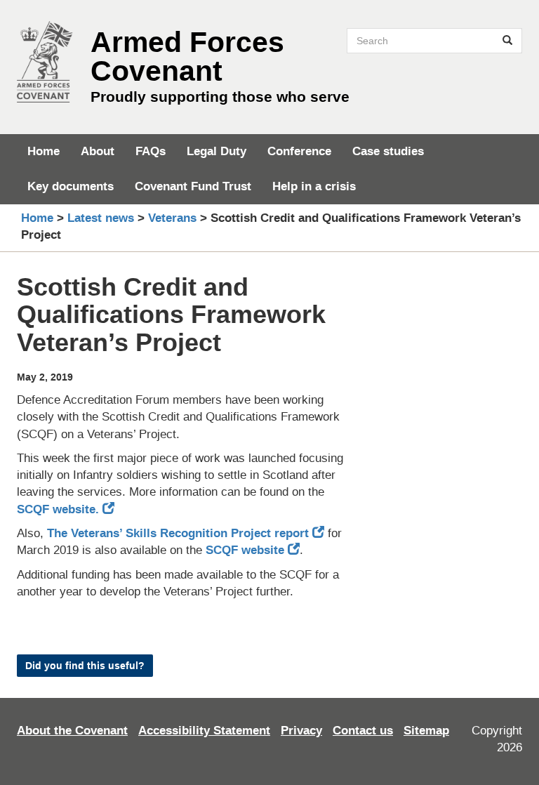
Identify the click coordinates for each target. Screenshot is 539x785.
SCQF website (245, 550)
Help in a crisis (314, 186)
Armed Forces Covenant (187, 56)
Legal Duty (216, 151)
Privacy (301, 730)
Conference (299, 151)
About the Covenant (72, 730)
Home (43, 151)
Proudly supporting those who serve (220, 96)
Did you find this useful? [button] (85, 665)
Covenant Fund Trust (193, 186)
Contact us (363, 730)
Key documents (70, 186)
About (97, 151)
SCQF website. (59, 509)
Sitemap (426, 730)
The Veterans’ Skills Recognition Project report (178, 533)
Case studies (388, 151)
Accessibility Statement (204, 730)
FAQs (150, 151)
